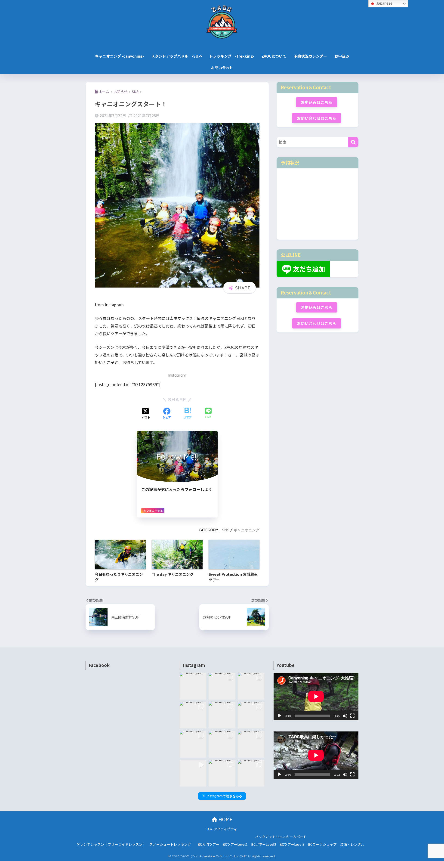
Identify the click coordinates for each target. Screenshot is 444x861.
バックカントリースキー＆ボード (281, 836)
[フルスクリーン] (352, 715)
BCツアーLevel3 (292, 844)
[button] (193, 686)
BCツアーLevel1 (235, 844)
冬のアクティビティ (222, 828)
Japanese (383, 3)
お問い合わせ (222, 67)
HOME (224, 819)
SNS (225, 530)
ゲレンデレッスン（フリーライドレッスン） (111, 844)
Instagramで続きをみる (224, 796)
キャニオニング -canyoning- (119, 56)
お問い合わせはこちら (316, 118)
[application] (316, 696)
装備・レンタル (352, 844)
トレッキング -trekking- (231, 56)
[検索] (353, 142)
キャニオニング (246, 530)
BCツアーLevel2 (263, 844)
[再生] (279, 715)
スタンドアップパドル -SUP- (176, 56)
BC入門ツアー (208, 844)
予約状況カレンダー (310, 56)
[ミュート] (345, 715)
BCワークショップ (322, 844)
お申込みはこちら (316, 102)
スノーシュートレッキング (170, 844)
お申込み (341, 56)
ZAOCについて (274, 56)
